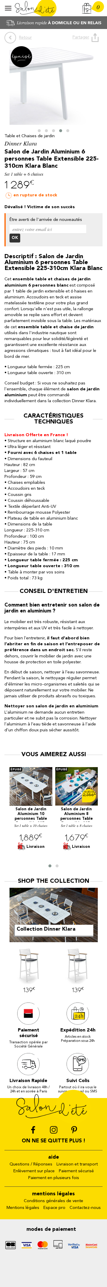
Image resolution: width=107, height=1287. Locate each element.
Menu (8, 8)
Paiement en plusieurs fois (53, 1178)
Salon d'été (35, 8)
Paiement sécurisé (76, 1171)
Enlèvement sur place (34, 1171)
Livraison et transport (77, 1164)
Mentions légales (23, 1208)
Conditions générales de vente (53, 1201)
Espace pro (54, 1208)
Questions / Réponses (31, 1164)
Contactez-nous (85, 1208)
